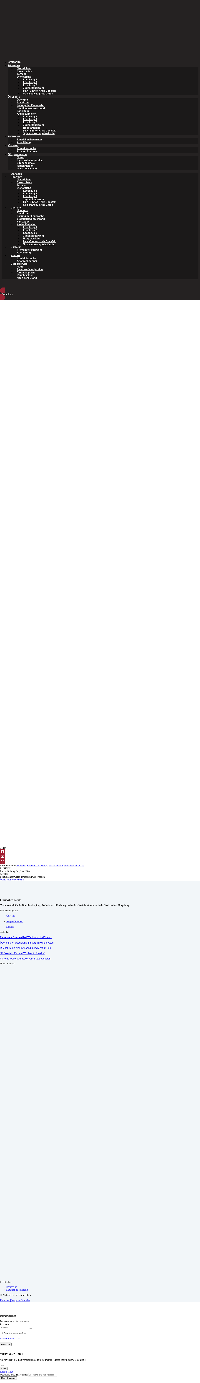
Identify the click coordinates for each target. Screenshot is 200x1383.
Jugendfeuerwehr (33, 88)
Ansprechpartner (27, 151)
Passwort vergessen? (10, 1338)
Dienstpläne (24, 76)
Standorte (23, 102)
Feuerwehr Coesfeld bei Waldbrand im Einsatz (26, 937)
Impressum (11, 1287)
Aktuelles (14, 65)
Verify (3, 1369)
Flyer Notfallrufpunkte (30, 160)
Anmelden (5, 1344)
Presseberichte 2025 (74, 865)
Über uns (14, 96)
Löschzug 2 (30, 82)
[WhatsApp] (100, 861)
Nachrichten (24, 68)
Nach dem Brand (27, 168)
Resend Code (6, 1371)
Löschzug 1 (30, 79)
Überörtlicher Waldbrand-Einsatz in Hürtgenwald (27, 942)
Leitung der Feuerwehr (30, 105)
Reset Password (8, 1378)
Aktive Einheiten (26, 113)
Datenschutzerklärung (17, 1289)
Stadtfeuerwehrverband (31, 108)
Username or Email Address (14, 1374)
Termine (21, 74)
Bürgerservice (17, 154)
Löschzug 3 (30, 85)
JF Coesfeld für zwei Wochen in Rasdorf (22, 953)
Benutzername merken (15, 1333)
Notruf (20, 157)
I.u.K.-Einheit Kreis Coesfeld (39, 90)
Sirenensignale (26, 163)
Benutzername (7, 1321)
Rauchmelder (25, 165)
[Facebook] (100, 851)
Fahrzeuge (23, 111)
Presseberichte (56, 865)
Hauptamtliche (31, 127)
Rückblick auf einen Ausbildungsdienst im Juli (25, 948)
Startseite (14, 62)
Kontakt (13, 145)
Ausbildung (24, 142)
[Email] (100, 856)
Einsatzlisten (24, 71)
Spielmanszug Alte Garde (38, 93)
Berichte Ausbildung (37, 865)
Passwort (4, 1324)
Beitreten (14, 136)
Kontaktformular (26, 148)
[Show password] (31, 1328)
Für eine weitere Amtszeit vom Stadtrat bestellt (25, 958)
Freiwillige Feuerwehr (29, 139)
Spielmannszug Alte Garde (39, 133)
